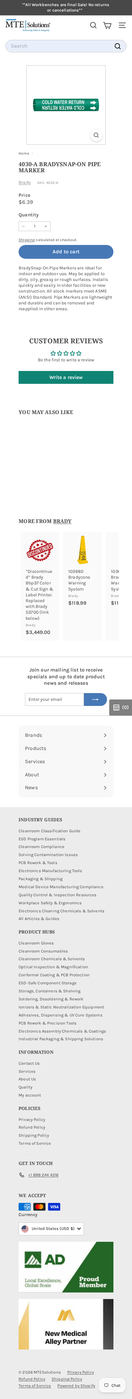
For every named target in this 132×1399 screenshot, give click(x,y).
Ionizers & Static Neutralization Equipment (61, 1007)
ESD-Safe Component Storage (48, 982)
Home (24, 153)
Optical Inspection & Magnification (53, 966)
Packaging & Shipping (40, 878)
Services (27, 1071)
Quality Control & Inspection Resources (57, 894)
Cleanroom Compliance (41, 846)
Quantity (28, 215)
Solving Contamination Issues (48, 854)
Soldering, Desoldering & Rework (51, 999)
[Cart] (107, 25)
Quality (25, 1087)
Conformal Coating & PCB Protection (54, 974)
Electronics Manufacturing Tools (50, 870)
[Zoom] (96, 135)
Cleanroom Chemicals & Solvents (52, 958)
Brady (25, 182)
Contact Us (29, 1063)
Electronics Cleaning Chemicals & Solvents (61, 910)
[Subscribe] (95, 699)
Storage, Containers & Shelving (49, 990)
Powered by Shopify (76, 1385)
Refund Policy (32, 1127)
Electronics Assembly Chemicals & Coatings (62, 1031)
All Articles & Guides (39, 918)
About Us (27, 1079)
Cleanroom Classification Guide (49, 830)
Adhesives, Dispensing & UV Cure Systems (60, 1015)
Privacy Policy (32, 1119)
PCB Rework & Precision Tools (48, 1023)
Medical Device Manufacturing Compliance (61, 886)
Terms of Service (35, 1143)
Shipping (27, 240)
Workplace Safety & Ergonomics (50, 902)
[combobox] (66, 46)
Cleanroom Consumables (43, 951)
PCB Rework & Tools (38, 862)
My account (30, 1095)
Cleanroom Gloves (36, 943)
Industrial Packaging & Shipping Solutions (61, 1038)
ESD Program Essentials (42, 838)
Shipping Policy (34, 1135)
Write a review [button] (66, 377)
